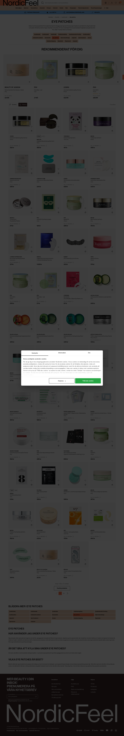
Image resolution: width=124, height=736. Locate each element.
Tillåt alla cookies (87, 381)
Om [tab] (89, 353)
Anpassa (61, 381)
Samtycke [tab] (35, 353)
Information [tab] (62, 353)
